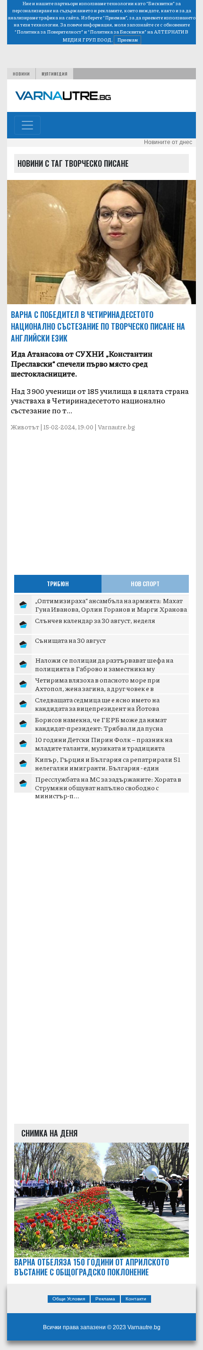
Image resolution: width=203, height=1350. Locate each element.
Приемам (127, 39)
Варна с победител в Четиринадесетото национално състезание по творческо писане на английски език (98, 326)
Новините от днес (168, 142)
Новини (21, 74)
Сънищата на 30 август (70, 640)
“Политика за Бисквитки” (117, 31)
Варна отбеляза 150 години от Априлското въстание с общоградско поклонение (91, 1267)
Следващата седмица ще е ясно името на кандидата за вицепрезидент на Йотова (97, 704)
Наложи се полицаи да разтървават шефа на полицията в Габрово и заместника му (104, 664)
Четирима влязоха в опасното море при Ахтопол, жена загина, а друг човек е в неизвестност (97, 688)
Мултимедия (55, 74)
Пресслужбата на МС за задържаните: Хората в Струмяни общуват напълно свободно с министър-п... (108, 787)
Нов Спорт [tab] (145, 584)
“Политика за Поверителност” (49, 31)
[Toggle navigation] (27, 125)
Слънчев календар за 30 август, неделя (95, 620)
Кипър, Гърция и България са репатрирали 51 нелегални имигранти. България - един (107, 763)
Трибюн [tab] (58, 584)
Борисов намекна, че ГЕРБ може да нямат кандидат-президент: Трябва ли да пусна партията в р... (101, 728)
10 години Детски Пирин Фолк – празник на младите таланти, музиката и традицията (103, 743)
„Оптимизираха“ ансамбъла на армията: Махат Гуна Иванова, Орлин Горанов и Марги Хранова (111, 605)
